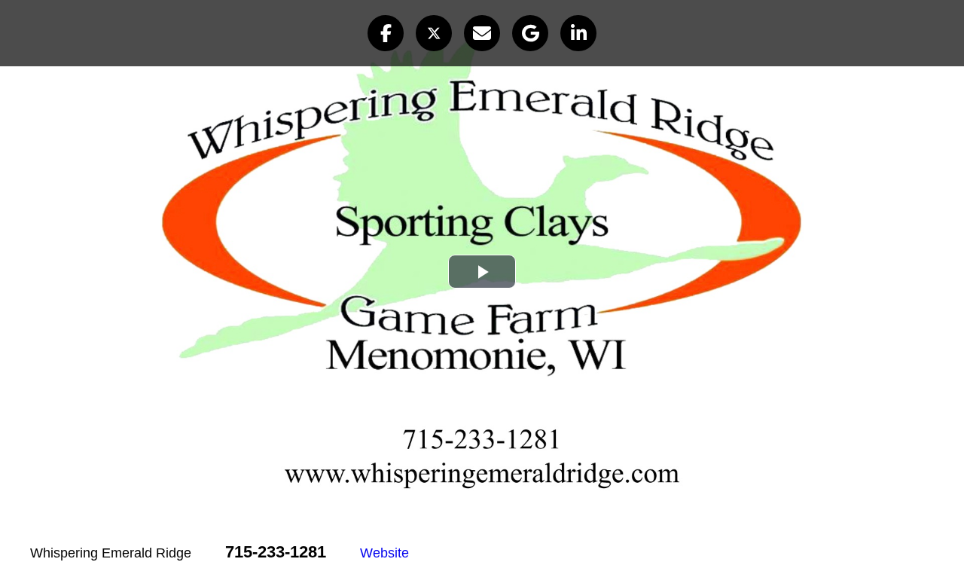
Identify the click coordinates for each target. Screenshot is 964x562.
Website (384, 552)
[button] (386, 33)
